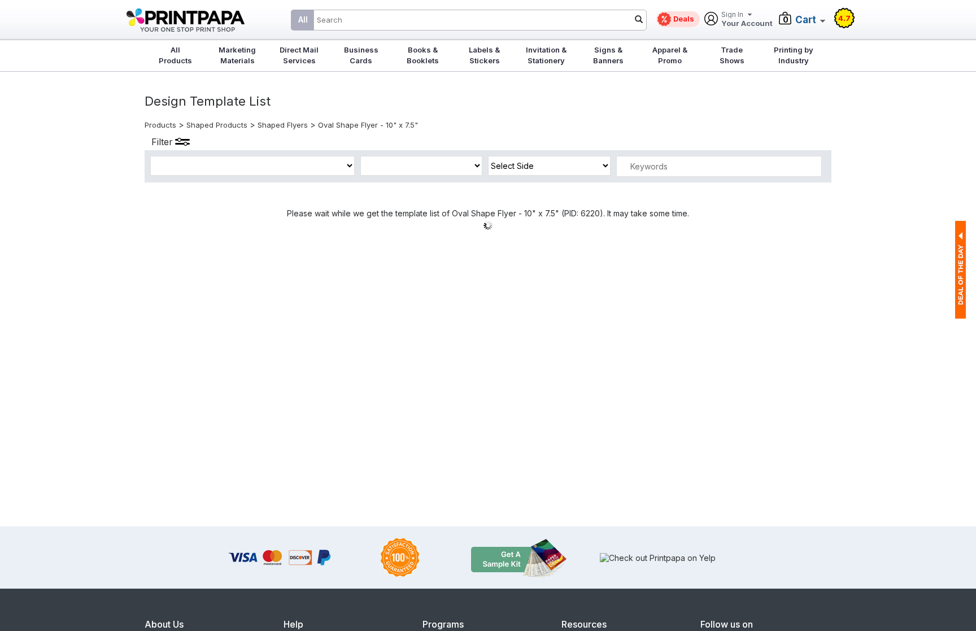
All (303, 19)
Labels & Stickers (484, 55)
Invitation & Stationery (546, 55)
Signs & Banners (608, 55)
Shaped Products (216, 124)
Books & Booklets (423, 55)
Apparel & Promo (669, 55)
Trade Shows (732, 55)
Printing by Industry (793, 55)
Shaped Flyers (283, 124)
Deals (683, 18)
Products (160, 124)
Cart (805, 19)
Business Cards (361, 55)
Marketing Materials (237, 55)
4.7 (844, 18)
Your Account (747, 19)
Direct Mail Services (299, 55)
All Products (175, 55)
